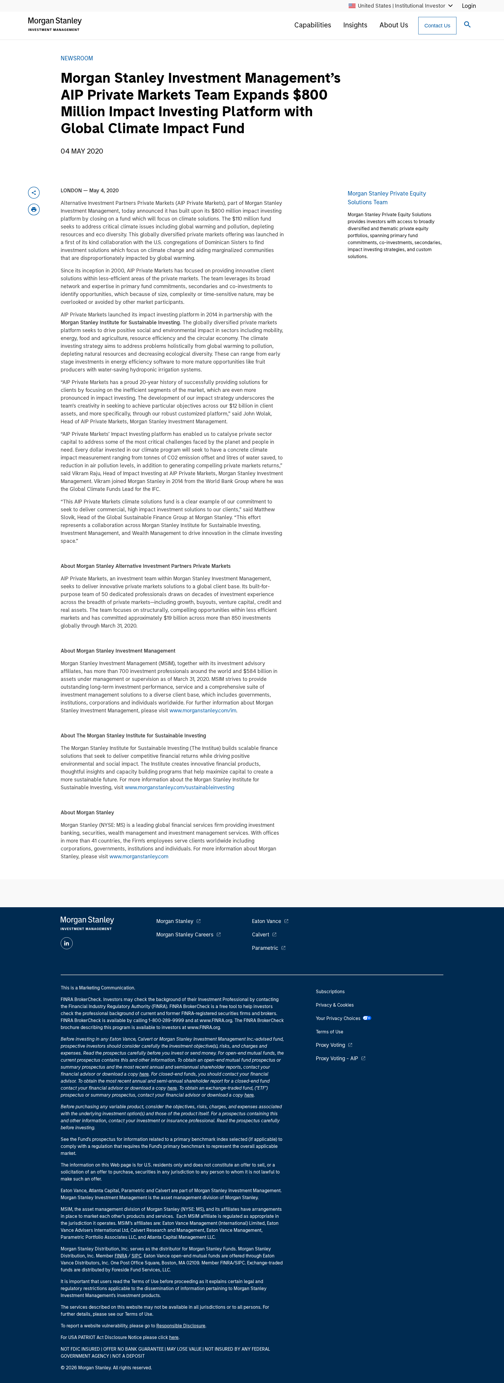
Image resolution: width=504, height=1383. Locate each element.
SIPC (136, 1256)
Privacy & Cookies (335, 1005)
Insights (355, 25)
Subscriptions (330, 991)
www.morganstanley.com (138, 856)
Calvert (260, 934)
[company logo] (55, 24)
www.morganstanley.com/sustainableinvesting (179, 787)
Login (469, 5)
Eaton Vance (266, 921)
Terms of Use (329, 1032)
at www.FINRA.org (213, 1020)
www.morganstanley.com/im (202, 710)
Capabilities (312, 25)
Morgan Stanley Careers (185, 934)
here (144, 1074)
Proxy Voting (330, 1045)
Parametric (265, 948)
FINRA (121, 1256)
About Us (393, 25)
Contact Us (437, 26)
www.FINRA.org (203, 1027)
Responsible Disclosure (180, 1326)
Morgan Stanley (174, 921)
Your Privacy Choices (339, 1018)
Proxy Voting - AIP (337, 1058)
